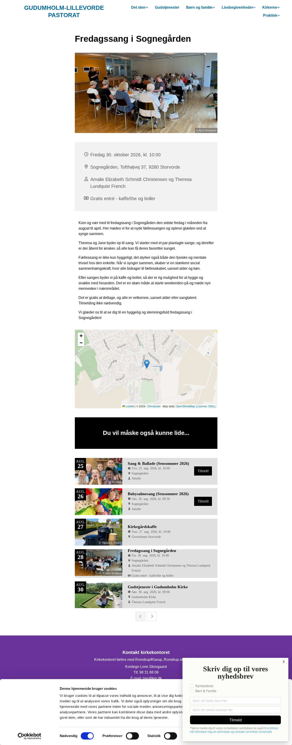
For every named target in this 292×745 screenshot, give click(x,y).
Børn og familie (199, 7)
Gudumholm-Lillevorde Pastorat (64, 11)
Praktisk (270, 15)
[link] (139, 8)
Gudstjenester (167, 7)
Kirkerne (269, 7)
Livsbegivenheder (237, 7)
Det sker (138, 7)
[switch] (132, 736)
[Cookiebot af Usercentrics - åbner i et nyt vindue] (30, 736)
